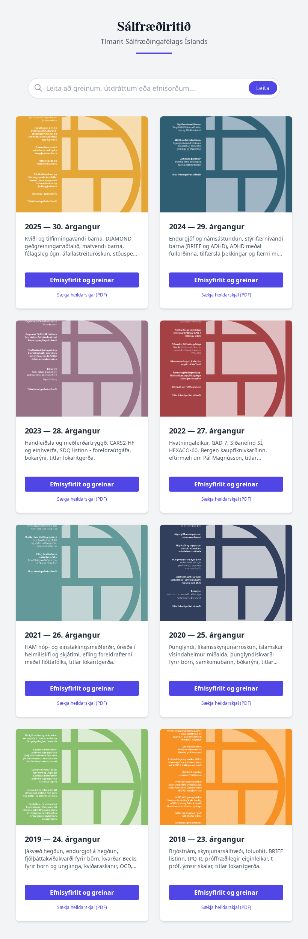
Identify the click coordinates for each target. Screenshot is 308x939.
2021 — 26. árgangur (62, 635)
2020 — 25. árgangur (207, 635)
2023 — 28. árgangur (62, 431)
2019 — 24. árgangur (62, 839)
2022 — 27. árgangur (207, 431)
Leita (263, 88)
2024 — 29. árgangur (207, 226)
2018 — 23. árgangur (207, 839)
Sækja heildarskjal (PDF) (82, 295)
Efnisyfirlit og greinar (82, 280)
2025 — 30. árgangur (62, 226)
